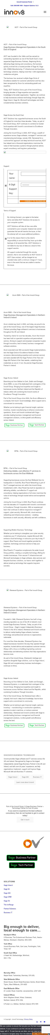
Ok (34, 1034)
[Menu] (45, 12)
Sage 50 (7, 889)
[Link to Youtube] (44, 1021)
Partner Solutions (10, 908)
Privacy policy (42, 1034)
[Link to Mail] (41, 1021)
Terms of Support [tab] (10, 210)
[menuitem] (24, 2)
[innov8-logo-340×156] (21, 12)
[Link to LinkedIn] (37, 1021)
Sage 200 (7, 893)
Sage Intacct (8, 885)
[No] (49, 1034)
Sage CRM (7, 897)
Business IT (8, 912)
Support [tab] (6, 166)
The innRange (8, 904)
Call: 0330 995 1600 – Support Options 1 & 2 (24, 5)
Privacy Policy (28, 1019)
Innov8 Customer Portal (24, 2)
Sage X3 (7, 901)
